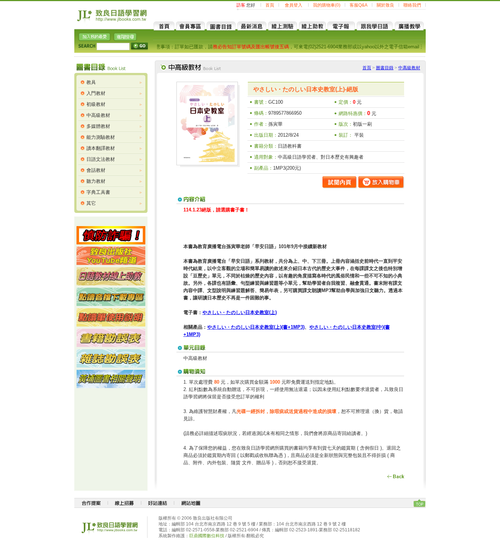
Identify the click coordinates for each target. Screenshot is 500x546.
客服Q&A (358, 5)
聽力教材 (95, 181)
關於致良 (385, 5)
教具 (91, 82)
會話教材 (95, 170)
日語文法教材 (100, 159)
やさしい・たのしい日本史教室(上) (239, 312)
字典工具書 (98, 192)
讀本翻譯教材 (100, 148)
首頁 (269, 5)
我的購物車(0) (326, 5)
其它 (91, 203)
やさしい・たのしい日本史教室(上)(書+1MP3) (256, 327)
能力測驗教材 (100, 137)
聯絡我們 (412, 5)
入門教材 (95, 93)
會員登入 (293, 5)
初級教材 (95, 104)
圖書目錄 (384, 67)
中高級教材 (98, 115)
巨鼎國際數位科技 (206, 535)
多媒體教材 (98, 126)
